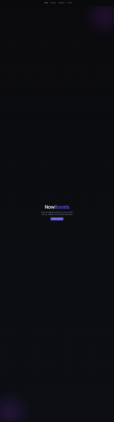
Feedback (61, 3)
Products (53, 3)
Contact (69, 3)
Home (46, 3)
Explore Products (57, 219)
